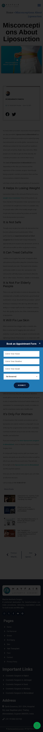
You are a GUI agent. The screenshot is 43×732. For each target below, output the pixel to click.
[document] (21, 366)
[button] (37, 725)
